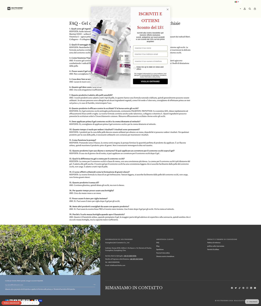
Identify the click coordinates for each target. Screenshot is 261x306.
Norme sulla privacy (45, 289)
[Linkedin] (251, 288)
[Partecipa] (93, 284)
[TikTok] (239, 288)
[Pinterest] (243, 288)
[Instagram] (247, 288)
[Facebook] (232, 288)
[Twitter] (236, 288)
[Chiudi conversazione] (167, 9)
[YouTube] (255, 288)
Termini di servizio (60, 289)
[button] (238, 2)
